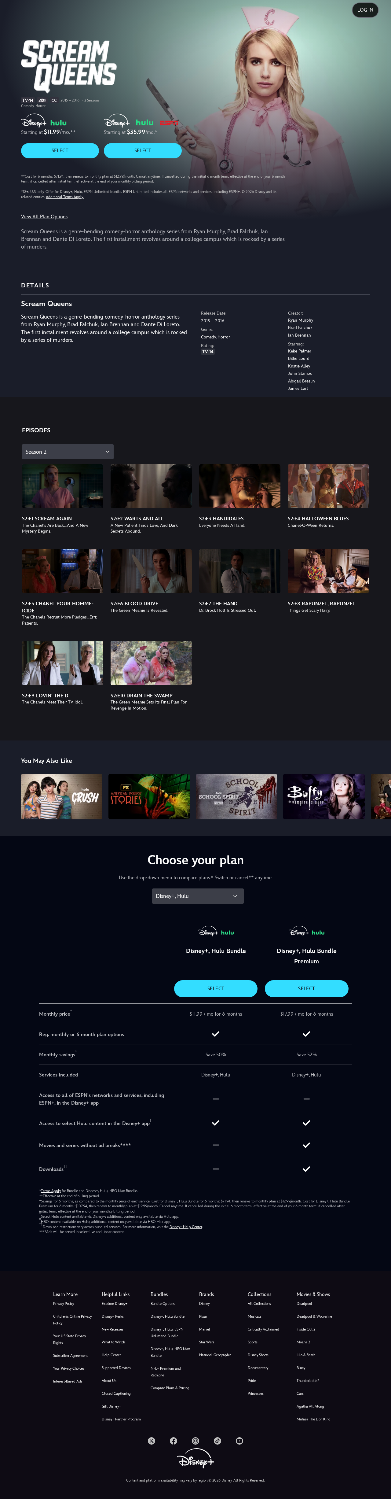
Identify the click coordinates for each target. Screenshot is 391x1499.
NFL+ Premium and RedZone (166, 1371)
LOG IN (365, 10)
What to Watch (113, 1342)
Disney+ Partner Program (121, 1419)
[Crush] (61, 797)
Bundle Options (163, 1303)
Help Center (111, 1355)
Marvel (204, 1329)
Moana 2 (303, 1342)
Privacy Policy (63, 1303)
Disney (204, 1303)
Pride (252, 1381)
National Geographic (215, 1355)
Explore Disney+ (114, 1303)
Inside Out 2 (306, 1329)
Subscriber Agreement (70, 1355)
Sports (253, 1342)
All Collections (259, 1303)
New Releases (112, 1329)
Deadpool (304, 1303)
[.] (151, 1441)
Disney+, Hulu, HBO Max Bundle (170, 1352)
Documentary (258, 1368)
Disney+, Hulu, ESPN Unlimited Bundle (167, 1332)
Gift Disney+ (111, 1406)
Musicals (254, 1316)
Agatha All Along (310, 1406)
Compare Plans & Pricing (170, 1388)
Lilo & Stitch (306, 1355)
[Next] (379, 795)
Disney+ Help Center (186, 1227)
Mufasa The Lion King (314, 1419)
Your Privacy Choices (68, 1368)
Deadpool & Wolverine (314, 1316)
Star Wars (206, 1342)
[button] (122, 1294)
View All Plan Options (44, 217)
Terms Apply (51, 1191)
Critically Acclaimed (263, 1329)
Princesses (256, 1393)
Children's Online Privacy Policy (72, 1319)
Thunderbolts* (308, 1381)
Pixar (203, 1316)
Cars (300, 1393)
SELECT (60, 150)
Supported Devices (116, 1368)
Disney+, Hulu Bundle (168, 1316)
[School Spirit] (236, 797)
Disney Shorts (258, 1355)
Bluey (301, 1368)
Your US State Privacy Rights (69, 1339)
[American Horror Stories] (149, 797)
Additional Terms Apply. (65, 197)
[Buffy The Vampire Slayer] (323, 797)
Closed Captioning (116, 1393)
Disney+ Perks (113, 1316)
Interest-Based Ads (67, 1381)
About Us (109, 1381)
